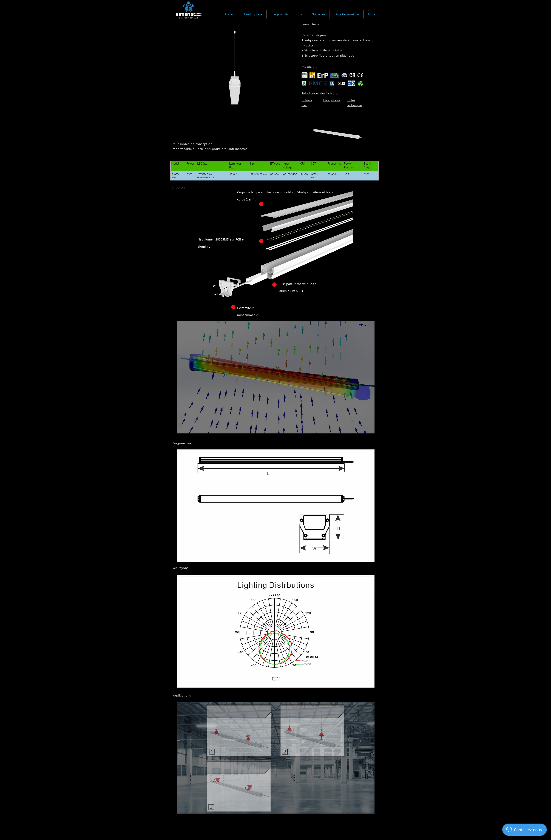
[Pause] (307, 150)
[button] (233, 69)
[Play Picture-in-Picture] (362, 150)
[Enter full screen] (370, 150)
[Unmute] (314, 150)
